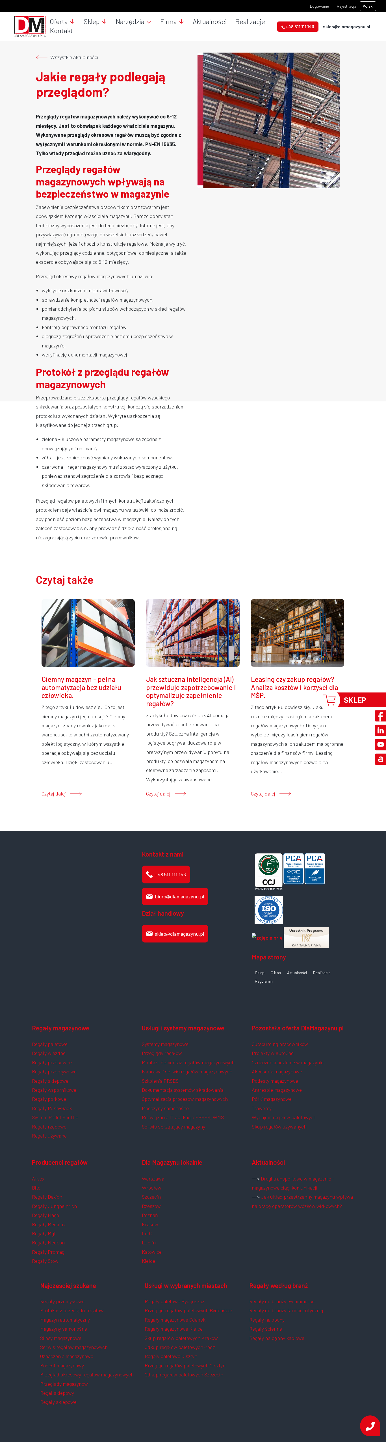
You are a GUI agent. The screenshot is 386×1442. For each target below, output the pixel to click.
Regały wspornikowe (54, 1090)
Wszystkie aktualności (74, 57)
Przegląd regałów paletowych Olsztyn (185, 1365)
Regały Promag (48, 1252)
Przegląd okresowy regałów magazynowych (87, 1374)
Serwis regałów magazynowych (74, 1347)
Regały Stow (45, 1261)
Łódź (147, 1233)
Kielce (148, 1261)
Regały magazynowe (60, 1028)
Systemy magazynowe (165, 1044)
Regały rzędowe (49, 1126)
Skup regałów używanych (279, 1126)
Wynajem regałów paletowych (284, 1117)
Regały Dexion (47, 1197)
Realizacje (250, 21)
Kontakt (61, 30)
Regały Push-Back (52, 1108)
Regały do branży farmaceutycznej (286, 1310)
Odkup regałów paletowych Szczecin (184, 1374)
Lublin (149, 1242)
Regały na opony (267, 1319)
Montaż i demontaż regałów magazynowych (188, 1062)
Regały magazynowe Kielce (174, 1329)
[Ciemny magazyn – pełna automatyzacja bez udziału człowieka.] (88, 632)
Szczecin (151, 1197)
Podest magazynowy (62, 1365)
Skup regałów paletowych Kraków (181, 1338)
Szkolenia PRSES (160, 1081)
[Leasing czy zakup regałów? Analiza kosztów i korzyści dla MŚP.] (297, 632)
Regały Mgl (43, 1233)
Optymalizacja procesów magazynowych (185, 1099)
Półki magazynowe (272, 1099)
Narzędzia (130, 21)
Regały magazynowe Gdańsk (175, 1319)
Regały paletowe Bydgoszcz (174, 1301)
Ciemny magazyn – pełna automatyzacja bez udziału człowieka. (81, 687)
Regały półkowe (49, 1099)
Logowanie (319, 6)
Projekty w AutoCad (273, 1053)
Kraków (150, 1224)
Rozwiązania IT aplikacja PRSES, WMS (183, 1117)
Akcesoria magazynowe (277, 1071)
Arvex (38, 1178)
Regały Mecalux (49, 1224)
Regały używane (49, 1135)
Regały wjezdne (49, 1053)
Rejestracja (346, 6)
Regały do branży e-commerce (282, 1301)
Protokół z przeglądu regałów (72, 1310)
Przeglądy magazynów (64, 1384)
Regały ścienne (265, 1329)
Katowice (152, 1252)
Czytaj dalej (54, 793)
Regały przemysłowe (62, 1301)
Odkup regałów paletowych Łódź (180, 1347)
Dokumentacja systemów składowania (183, 1090)
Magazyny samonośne (165, 1108)
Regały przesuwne (52, 1062)
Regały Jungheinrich (54, 1206)
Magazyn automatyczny (65, 1319)
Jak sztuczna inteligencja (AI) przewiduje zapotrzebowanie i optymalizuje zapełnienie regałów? (191, 691)
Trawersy (262, 1108)
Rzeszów (151, 1206)
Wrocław (151, 1187)
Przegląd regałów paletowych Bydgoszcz (189, 1310)
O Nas (276, 973)
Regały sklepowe (50, 1081)
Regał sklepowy (57, 1393)
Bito (36, 1187)
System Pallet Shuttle (55, 1117)
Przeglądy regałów (162, 1053)
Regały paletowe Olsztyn (171, 1356)
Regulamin (264, 981)
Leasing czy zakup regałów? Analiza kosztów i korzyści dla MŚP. (294, 687)
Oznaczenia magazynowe (66, 1356)
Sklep (92, 21)
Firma (168, 21)
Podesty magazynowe (275, 1081)
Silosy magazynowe (60, 1338)
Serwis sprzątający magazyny (173, 1126)
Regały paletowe (50, 1044)
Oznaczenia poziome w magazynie (288, 1062)
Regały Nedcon (48, 1242)
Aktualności (210, 21)
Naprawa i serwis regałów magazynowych (187, 1071)
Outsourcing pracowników (280, 1044)
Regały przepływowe (54, 1071)
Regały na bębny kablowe (276, 1338)
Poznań (150, 1215)
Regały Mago (45, 1215)
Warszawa (153, 1178)
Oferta (59, 21)
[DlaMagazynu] (29, 26)
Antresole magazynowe (277, 1090)
